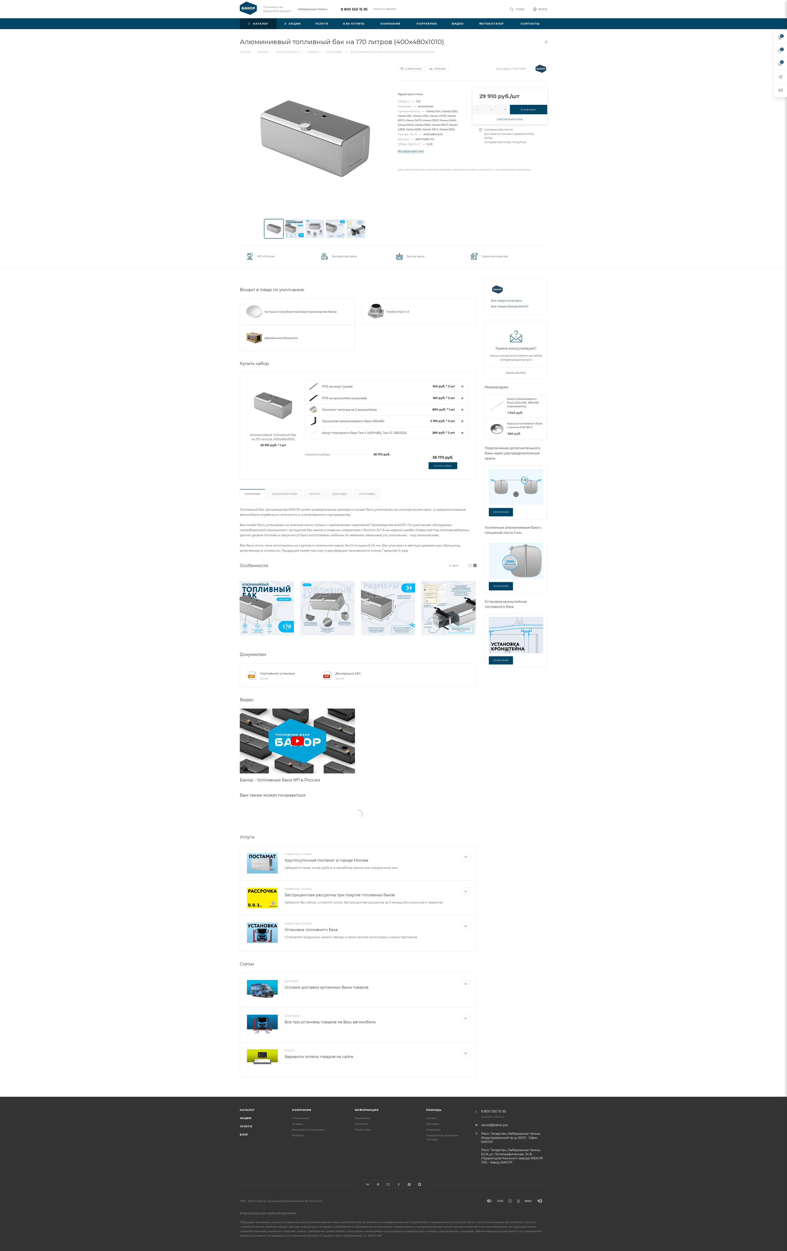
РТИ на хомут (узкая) (337, 386)
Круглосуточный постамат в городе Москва (326, 860)
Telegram (377, 1184)
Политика (361, 1123)
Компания (301, 1109)
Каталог (247, 1109)
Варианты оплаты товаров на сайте (319, 1056)
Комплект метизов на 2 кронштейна (349, 410)
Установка (367, 494)
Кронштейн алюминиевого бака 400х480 (353, 421)
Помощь (433, 1109)
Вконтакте (367, 1184)
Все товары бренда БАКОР (509, 306)
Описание (252, 494)
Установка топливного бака (311, 929)
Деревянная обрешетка (281, 338)
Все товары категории (506, 300)
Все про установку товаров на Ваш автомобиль (330, 1022)
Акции (245, 1118)
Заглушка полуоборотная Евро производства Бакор (300, 311)
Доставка (340, 494)
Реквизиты (362, 1118)
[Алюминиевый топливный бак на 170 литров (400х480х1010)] (315, 138)
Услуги (246, 1126)
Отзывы (297, 1123)
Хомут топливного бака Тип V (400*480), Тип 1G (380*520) (364, 433)
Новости (298, 1135)
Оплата (314, 494)
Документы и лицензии (308, 1129)
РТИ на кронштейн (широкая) (344, 398)
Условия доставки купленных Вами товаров (326, 987)
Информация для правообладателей (268, 1213)
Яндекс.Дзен (419, 1184)
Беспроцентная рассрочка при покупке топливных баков (340, 895)
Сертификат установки (277, 673)
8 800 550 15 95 (354, 9)
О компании (300, 1118)
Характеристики (284, 494)
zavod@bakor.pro (494, 1125)
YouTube (388, 1184)
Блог (244, 1134)
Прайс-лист (363, 1129)
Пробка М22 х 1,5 (397, 311)
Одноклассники (398, 1184)
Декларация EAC (348, 673)
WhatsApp (409, 1184)
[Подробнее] (465, 857)
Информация (367, 1109)
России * (285, 11)
